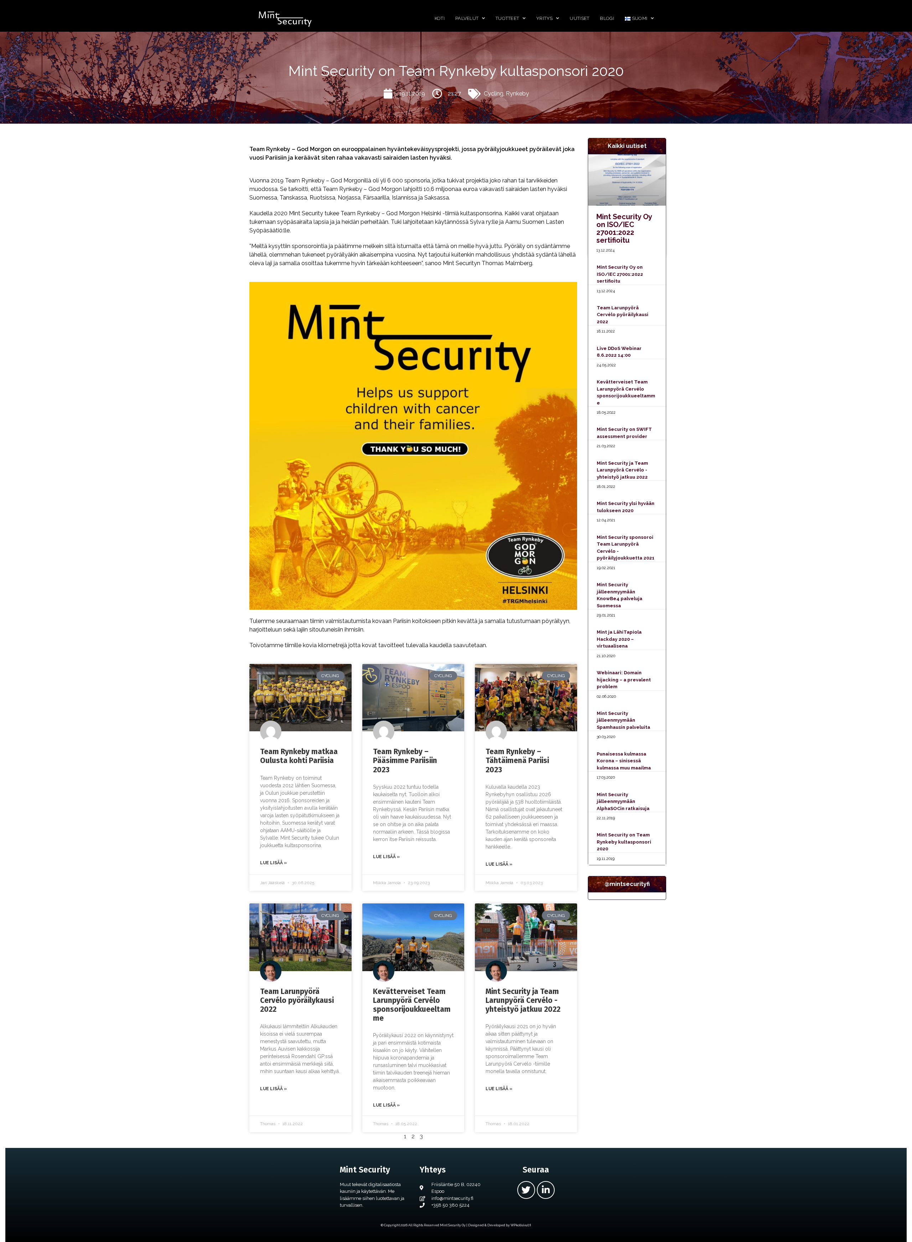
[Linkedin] (546, 1190)
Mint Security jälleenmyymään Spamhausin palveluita (623, 720)
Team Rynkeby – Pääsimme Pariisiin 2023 (405, 760)
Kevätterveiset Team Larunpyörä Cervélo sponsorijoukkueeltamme (412, 1005)
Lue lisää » (273, 862)
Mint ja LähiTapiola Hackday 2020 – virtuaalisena (619, 639)
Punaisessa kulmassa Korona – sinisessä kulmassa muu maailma (624, 761)
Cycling (493, 93)
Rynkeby (517, 93)
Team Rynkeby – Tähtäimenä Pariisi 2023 (517, 760)
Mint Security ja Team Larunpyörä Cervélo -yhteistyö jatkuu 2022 (523, 1000)
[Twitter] (526, 1190)
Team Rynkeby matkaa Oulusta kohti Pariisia (299, 756)
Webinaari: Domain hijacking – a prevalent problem (624, 679)
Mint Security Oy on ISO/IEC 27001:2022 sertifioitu (624, 228)
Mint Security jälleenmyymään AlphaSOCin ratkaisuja (623, 801)
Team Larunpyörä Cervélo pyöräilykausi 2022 (297, 1000)
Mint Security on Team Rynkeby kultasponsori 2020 (624, 841)
